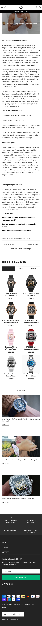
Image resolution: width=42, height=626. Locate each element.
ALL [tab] (8, 268)
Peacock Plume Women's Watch (11, 348)
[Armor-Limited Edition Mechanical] (31, 284)
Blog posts (21, 390)
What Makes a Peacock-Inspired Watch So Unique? (19, 460)
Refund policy (18, 604)
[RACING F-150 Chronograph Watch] (31, 337)
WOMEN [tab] (33, 268)
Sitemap (4, 607)
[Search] (6, 7)
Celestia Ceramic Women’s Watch (11, 294)
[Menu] (2, 7)
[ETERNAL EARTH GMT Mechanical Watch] (11, 310)
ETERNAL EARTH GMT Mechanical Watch (11, 321)
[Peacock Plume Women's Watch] (11, 337)
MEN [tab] (20, 268)
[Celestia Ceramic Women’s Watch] (11, 284)
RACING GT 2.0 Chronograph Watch (31, 321)
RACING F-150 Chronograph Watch (31, 348)
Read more (5, 425)
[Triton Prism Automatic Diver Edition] (31, 364)
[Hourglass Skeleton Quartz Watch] (11, 364)
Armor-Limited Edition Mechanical (31, 294)
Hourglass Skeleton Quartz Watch (11, 375)
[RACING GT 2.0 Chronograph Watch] (31, 310)
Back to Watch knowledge (21, 249)
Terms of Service (7, 604)
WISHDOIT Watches (12, 619)
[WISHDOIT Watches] (21, 7)
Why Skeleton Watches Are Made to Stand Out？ (18, 499)
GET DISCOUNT (21, 577)
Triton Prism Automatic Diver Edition (31, 375)
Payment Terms (29, 604)
